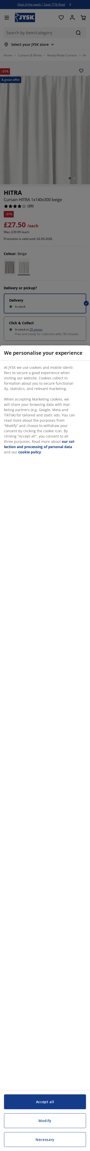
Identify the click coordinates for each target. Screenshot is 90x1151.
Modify (45, 1120)
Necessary (45, 1139)
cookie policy (29, 452)
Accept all (45, 1101)
